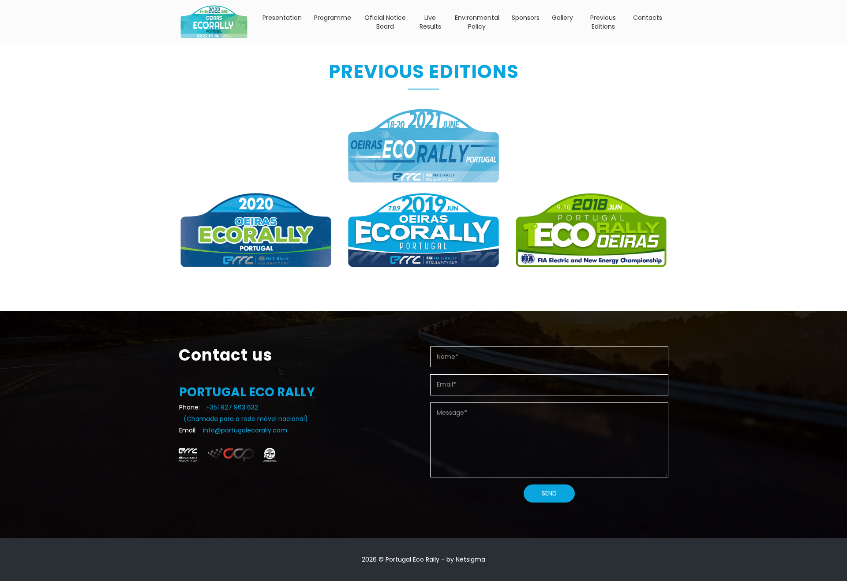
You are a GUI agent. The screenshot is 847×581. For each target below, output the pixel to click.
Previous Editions (603, 22)
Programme (332, 17)
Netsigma (470, 559)
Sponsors (526, 17)
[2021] (423, 145)
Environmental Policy (477, 22)
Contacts (647, 17)
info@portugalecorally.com (245, 430)
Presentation (282, 17)
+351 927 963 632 (232, 407)
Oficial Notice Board (385, 22)
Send (549, 493)
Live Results (430, 22)
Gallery (562, 17)
